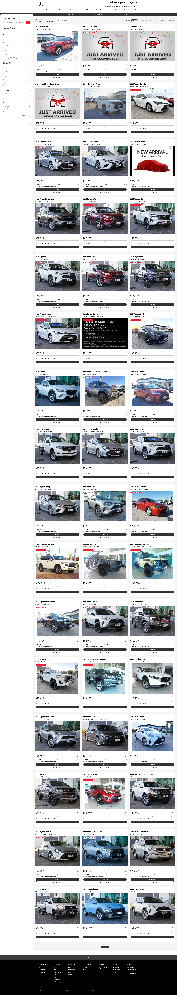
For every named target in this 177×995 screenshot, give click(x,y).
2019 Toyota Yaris (137, 716)
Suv (18, 81)
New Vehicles (47, 9)
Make (5, 35)
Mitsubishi (18, 45)
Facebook (128, 973)
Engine (6, 90)
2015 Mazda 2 (135, 26)
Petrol (18, 98)
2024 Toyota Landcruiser (139, 544)
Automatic (18, 106)
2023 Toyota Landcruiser (45, 199)
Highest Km (156, 20)
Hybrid (18, 96)
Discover (126, 9)
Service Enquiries (117, 973)
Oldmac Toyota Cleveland (18, 57)
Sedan (18, 78)
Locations (7, 54)
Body (5, 70)
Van (18, 86)
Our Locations (110, 6)
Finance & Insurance (101, 9)
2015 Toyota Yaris (137, 371)
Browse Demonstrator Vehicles (103, 971)
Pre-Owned (101, 964)
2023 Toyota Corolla (43, 314)
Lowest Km (163, 20)
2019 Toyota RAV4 (42, 26)
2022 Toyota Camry (137, 141)
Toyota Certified (9, 63)
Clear (29, 28)
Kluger (55, 981)
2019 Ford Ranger (42, 774)
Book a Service (116, 967)
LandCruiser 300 (57, 982)
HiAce (69, 972)
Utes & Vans (71, 964)
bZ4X (55, 969)
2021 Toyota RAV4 (137, 429)
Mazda (18, 43)
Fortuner (56, 976)
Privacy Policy (76, 990)
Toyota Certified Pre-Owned (102, 974)
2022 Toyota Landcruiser (45, 544)
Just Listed (134, 20)
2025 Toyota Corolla (43, 141)
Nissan (18, 47)
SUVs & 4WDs (57, 964)
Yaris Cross (56, 977)
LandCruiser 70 (71, 969)
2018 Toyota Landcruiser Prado (95, 659)
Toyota (18, 50)
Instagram (133, 973)
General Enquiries (131, 969)
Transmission (8, 103)
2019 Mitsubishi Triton (91, 84)
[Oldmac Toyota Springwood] (41, 4)
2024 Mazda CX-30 (137, 659)
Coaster (70, 974)
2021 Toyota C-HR (90, 774)
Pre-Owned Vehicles (58, 9)
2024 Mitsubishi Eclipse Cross (47, 84)
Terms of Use (82, 990)
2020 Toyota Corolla (91, 716)
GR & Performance (88, 964)
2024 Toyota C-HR (137, 314)
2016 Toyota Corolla (90, 26)
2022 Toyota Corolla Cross (93, 831)
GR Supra (85, 972)
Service (78, 9)
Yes (18, 66)
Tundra (70, 971)
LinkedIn (135, 973)
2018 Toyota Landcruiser (139, 831)
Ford (18, 38)
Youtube (131, 973)
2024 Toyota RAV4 (90, 486)
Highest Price (141, 20)
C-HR (55, 974)
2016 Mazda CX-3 (42, 371)
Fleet (110, 9)
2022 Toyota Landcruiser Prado (142, 774)
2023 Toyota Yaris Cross (44, 716)
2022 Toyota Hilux (90, 544)
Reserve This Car (57, 77)
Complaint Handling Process (91, 990)
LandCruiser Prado (58, 972)
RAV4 (55, 967)
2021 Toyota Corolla (43, 831)
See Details (58, 74)
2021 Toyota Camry (90, 141)
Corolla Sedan (42, 972)
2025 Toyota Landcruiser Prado (95, 371)
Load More (105, 946)
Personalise (118, 9)
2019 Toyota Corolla (138, 84)
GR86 (84, 969)
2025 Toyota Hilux (137, 199)
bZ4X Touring (57, 971)
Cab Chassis (18, 74)
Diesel (18, 93)
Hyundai (18, 40)
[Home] (40, 9)
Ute (18, 83)
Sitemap (71, 990)
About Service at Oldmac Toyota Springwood (116, 970)
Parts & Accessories (88, 9)
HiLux (69, 967)
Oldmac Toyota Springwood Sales (18, 58)
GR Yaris (85, 967)
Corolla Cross (57, 979)
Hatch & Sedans (43, 964)
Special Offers (70, 9)
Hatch (18, 76)
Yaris (40, 967)
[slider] (3, 117)
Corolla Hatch (42, 969)
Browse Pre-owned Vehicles (102, 968)
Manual (18, 108)
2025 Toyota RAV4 (90, 199)
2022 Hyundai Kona (90, 889)
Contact (134, 9)
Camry (40, 971)
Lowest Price (149, 20)
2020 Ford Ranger (42, 429)
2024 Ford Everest (137, 601)
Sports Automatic (18, 110)
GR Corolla (85, 971)
